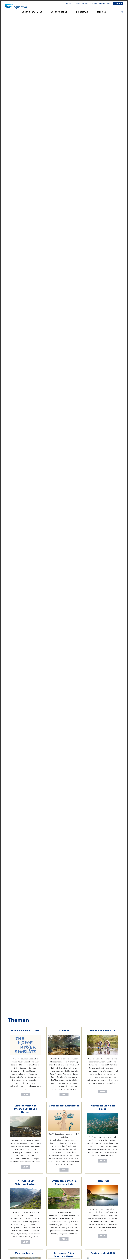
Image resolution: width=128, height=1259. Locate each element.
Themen (77, 3)
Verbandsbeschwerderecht (64, 1105)
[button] (122, 12)
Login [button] (108, 3)
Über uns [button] (101, 12)
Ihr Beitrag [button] (82, 12)
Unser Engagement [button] (32, 12)
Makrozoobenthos (25, 1253)
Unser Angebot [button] (59, 12)
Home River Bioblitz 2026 (25, 1030)
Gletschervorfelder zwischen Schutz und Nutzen (25, 1108)
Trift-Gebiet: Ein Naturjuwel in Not (25, 1182)
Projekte (85, 3)
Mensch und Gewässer (102, 1030)
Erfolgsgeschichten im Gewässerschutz (64, 1182)
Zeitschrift (93, 3)
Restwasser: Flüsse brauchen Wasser (64, 1254)
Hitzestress (102, 1180)
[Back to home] (16, 6)
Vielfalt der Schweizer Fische (102, 1107)
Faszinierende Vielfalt (102, 1253)
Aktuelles (69, 3)
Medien (102, 3)
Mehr (25, 1094)
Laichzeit (64, 1030)
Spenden (118, 4)
